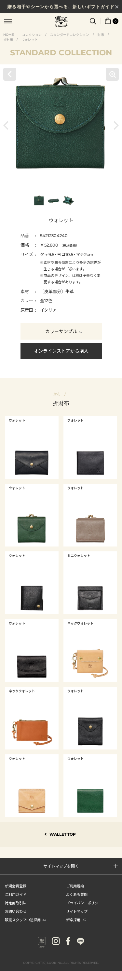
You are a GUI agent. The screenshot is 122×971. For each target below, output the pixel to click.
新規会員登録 (15, 885)
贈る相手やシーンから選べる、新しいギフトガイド (61, 6)
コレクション (32, 35)
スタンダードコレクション (69, 35)
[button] (7, 125)
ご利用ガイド (15, 894)
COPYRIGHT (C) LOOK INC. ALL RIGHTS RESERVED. (61, 962)
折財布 (8, 39)
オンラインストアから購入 (61, 351)
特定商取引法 (15, 902)
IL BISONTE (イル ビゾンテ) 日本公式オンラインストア (61, 22)
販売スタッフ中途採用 (23, 919)
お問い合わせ (15, 911)
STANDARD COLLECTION (61, 52)
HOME (8, 35)
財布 (101, 35)
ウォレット (29, 39)
